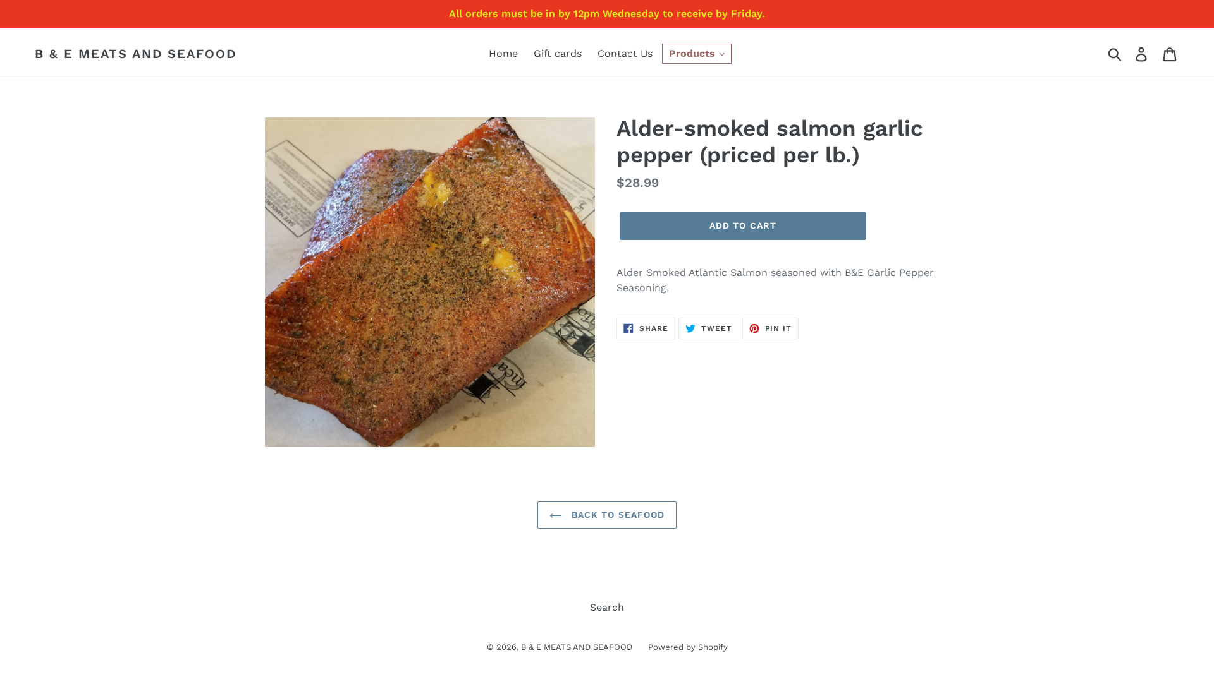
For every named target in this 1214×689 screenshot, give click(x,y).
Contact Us (625, 53)
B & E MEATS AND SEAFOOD (135, 53)
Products (693, 53)
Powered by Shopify (688, 647)
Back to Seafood (616, 515)
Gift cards (558, 53)
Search (607, 607)
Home (503, 53)
